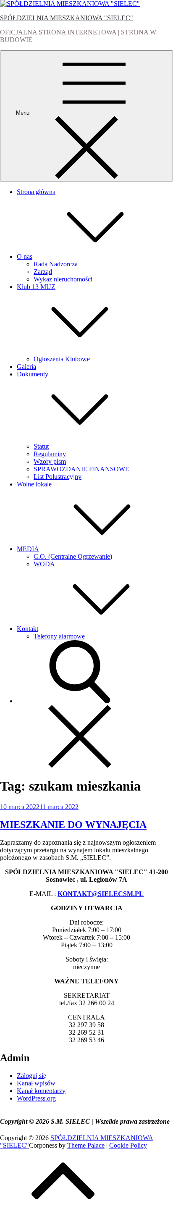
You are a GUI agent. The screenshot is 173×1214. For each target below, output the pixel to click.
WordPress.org (36, 1098)
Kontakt (27, 628)
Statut (41, 446)
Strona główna (36, 191)
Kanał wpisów (36, 1083)
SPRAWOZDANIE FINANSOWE (81, 469)
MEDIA (28, 548)
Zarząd (43, 271)
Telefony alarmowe (59, 636)
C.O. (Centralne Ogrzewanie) (73, 556)
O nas (24, 256)
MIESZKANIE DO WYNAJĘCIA (73, 824)
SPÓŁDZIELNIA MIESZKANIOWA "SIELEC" (66, 17)
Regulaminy (50, 453)
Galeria (26, 366)
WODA (44, 564)
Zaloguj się (31, 1075)
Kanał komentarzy (41, 1090)
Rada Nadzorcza (56, 264)
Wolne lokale (34, 484)
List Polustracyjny (57, 476)
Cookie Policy (128, 1145)
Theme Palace (86, 1145)
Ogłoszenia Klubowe (62, 359)
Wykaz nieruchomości (63, 279)
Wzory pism (50, 461)
